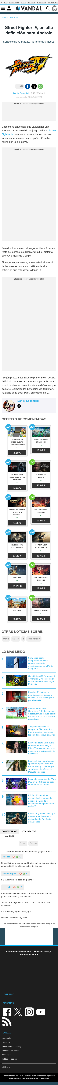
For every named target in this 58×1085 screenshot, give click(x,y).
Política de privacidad (10, 1051)
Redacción (6, 1038)
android (6, 639)
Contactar (6, 1042)
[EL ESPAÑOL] (55, 8)
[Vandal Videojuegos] (29, 8)
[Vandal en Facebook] (7, 1012)
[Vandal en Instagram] (29, 1012)
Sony (6, 2)
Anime (23, 2)
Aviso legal (6, 1055)
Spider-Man (41, 2)
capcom (15, 639)
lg (23, 639)
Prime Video (14, 2)
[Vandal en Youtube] (40, 1012)
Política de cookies (9, 1059)
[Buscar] (48, 8)
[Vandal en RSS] (7, 1021)
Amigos (9, 836)
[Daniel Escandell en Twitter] (19, 406)
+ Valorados (29, 831)
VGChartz (6, 1067)
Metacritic (31, 2)
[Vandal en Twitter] (18, 1012)
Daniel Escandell (21, 93)
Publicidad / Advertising (11, 1046)
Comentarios (9, 831)
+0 (19, 857)
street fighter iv (34, 639)
